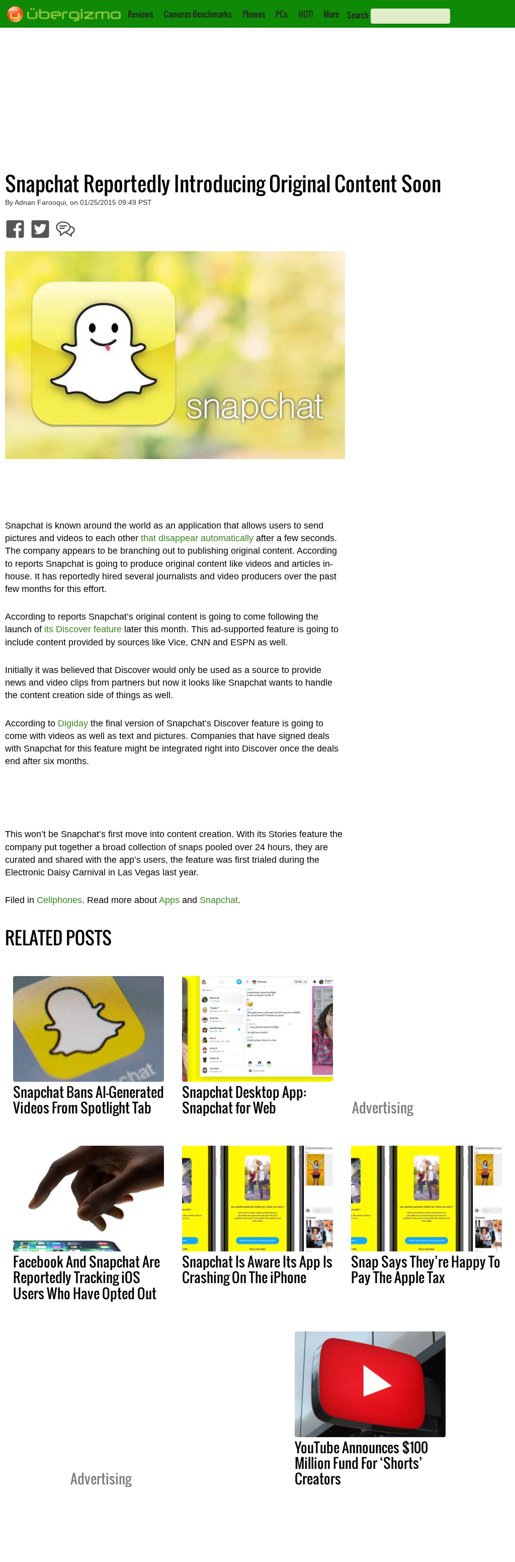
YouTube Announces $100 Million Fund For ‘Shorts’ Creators (361, 1463)
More (331, 14)
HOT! (305, 14)
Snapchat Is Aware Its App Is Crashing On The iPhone (257, 1269)
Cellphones (59, 900)
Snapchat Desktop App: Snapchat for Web (244, 1100)
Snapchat (219, 900)
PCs (282, 14)
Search (358, 15)
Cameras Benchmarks (198, 14)
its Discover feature (83, 629)
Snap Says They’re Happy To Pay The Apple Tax (425, 1269)
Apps (169, 900)
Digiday (73, 723)
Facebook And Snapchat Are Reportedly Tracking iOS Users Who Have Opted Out (86, 1277)
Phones (253, 14)
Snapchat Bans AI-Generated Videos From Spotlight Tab (88, 1100)
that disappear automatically (197, 538)
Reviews (140, 14)
